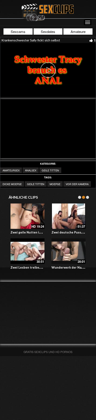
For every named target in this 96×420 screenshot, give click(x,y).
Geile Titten (50, 170)
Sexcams (18, 31)
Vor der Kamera (77, 184)
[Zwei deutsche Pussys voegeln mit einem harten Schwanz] (68, 216)
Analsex (30, 170)
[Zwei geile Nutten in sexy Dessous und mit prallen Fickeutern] (27, 216)
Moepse (55, 184)
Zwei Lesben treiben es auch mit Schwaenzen (44, 267)
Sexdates (48, 31)
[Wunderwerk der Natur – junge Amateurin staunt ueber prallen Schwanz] (68, 251)
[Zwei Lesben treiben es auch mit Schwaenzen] (27, 251)
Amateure (78, 31)
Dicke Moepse (12, 184)
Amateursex (11, 170)
